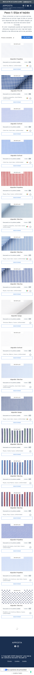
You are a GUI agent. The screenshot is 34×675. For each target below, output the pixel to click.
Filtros (28, 37)
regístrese (26, 1)
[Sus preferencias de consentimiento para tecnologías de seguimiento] (31, 672)
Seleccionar (17, 69)
